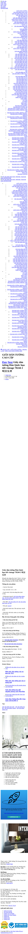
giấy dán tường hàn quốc (8, 706)
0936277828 (9, 864)
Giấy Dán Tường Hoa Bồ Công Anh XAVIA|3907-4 (15, 699)
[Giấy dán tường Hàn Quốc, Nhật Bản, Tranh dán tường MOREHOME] (4, 8)
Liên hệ (9, 605)
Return (7, 379)
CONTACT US (14, 817)
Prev (4, 362)
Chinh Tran (8, 375)
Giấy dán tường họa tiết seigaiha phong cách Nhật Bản (15, 690)
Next (10, 362)
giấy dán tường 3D (13, 601)
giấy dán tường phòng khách (12, 597)
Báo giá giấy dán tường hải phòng (13, 644)
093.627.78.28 (12, 905)
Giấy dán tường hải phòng (11, 640)
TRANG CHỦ (6, 349)
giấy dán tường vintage (10, 708)
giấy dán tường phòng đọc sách (13, 598)
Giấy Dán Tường (14, 931)
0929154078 (9, 883)
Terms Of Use (9, 932)
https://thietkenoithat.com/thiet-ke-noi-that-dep (14, 813)
